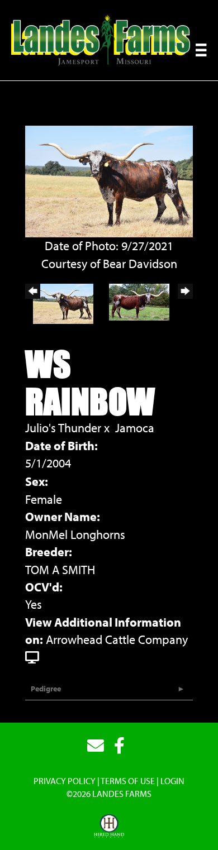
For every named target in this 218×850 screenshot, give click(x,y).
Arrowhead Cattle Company (117, 639)
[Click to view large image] (109, 180)
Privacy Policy (65, 780)
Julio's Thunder (63, 428)
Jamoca (134, 428)
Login (172, 780)
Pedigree (46, 689)
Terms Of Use (128, 780)
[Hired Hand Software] (109, 826)
